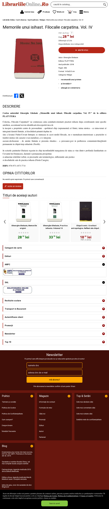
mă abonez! (54, 379)
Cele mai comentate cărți (85, 408)
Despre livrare (7, 425)
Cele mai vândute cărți (84, 402)
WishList (60, 12)
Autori (41, 431)
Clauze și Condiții (86, 496)
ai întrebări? (66, 84)
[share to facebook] (16, 96)
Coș (73, 11)
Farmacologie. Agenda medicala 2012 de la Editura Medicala (16, 470)
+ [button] (103, 248)
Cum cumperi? (7, 420)
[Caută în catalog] (105, 4)
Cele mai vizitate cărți (84, 414)
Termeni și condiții (9, 402)
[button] (84, 12)
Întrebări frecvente (9, 431)
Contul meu (29, 12)
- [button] (103, 264)
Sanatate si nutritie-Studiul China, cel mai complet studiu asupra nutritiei (16, 463)
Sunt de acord (54, 503)
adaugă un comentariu (70, 88)
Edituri (41, 425)
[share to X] (22, 96)
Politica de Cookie (50, 496)
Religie (69, 75)
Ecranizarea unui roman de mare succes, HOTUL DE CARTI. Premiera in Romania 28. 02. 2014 (17, 454)
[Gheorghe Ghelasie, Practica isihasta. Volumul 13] (54, 212)
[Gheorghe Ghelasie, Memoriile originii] (23, 212)
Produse (46, 12)
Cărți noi (42, 414)
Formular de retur (45, 408)
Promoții (42, 420)
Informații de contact (47, 402)
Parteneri (42, 437)
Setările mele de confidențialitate (88, 420)
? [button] (71, 32)
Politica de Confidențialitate (68, 496)
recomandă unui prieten (71, 80)
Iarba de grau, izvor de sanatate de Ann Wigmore (17, 486)
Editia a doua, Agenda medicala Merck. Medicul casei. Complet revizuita (17, 478)
